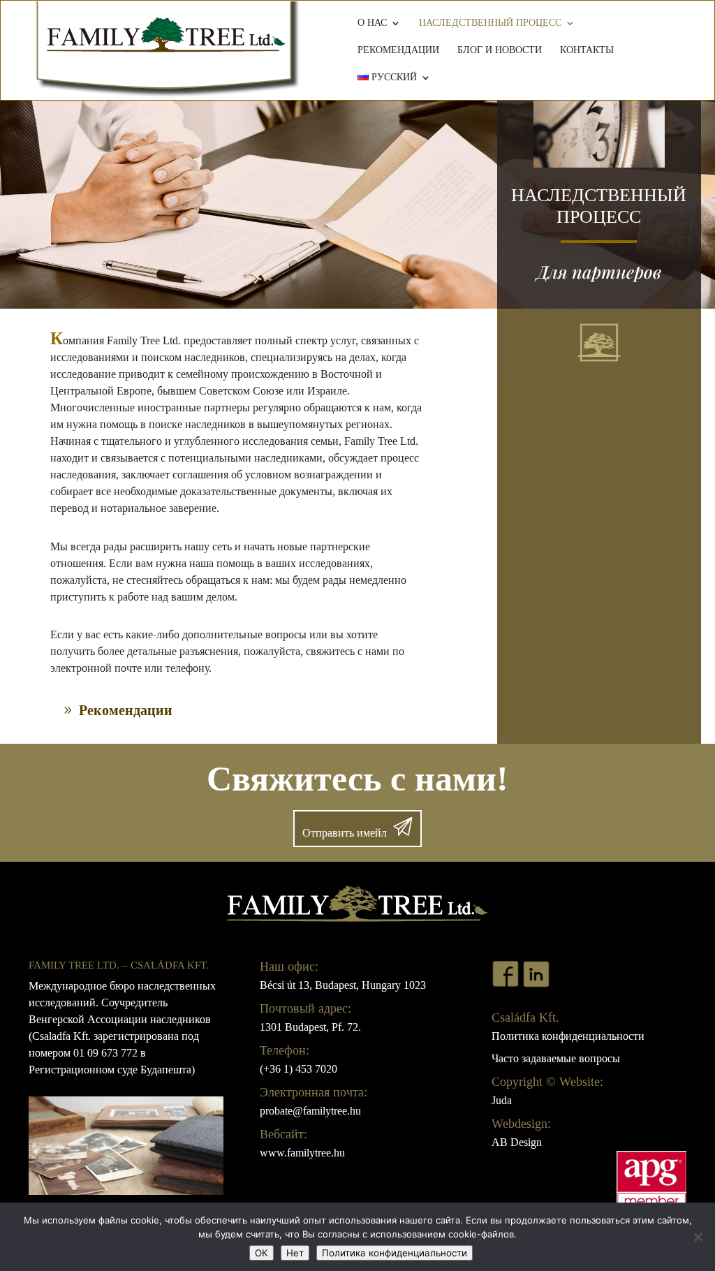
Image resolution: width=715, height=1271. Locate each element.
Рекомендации (398, 50)
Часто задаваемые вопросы (556, 1058)
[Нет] (698, 1237)
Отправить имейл (344, 833)
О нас (372, 23)
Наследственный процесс (490, 23)
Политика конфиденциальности (568, 1036)
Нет (295, 1252)
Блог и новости (499, 50)
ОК (261, 1252)
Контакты (587, 50)
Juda (502, 1100)
